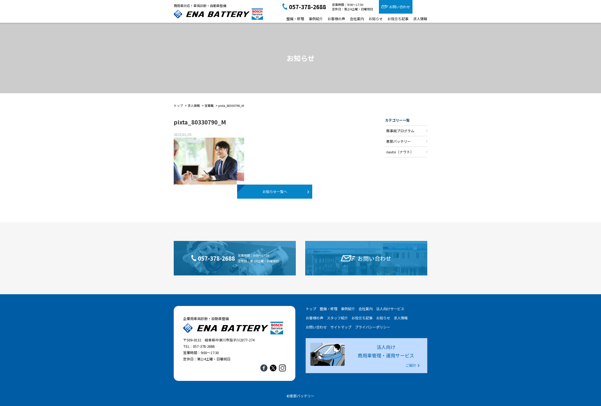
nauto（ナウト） (400, 151)
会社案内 (357, 18)
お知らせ (376, 18)
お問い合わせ (399, 6)
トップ (311, 308)
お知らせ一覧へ (274, 191)
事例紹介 (316, 18)
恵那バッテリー (398, 141)
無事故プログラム (400, 130)
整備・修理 (295, 18)
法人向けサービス (390, 308)
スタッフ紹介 (337, 317)
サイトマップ (340, 327)
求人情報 (420, 18)
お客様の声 (336, 18)
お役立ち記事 (397, 18)
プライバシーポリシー (372, 327)
